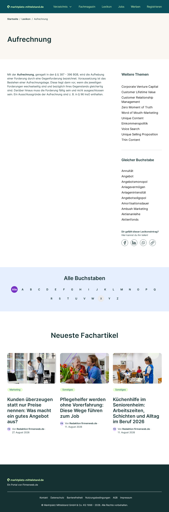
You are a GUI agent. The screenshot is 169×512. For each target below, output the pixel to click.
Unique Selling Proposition (139, 134)
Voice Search (130, 129)
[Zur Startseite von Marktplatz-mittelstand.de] (25, 7)
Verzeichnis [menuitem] (60, 6)
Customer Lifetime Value (138, 92)
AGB (115, 497)
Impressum (126, 497)
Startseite (12, 19)
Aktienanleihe (130, 214)
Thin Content (130, 139)
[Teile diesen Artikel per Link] (152, 242)
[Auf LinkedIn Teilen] (134, 242)
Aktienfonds (129, 219)
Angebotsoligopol (133, 198)
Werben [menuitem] (135, 6)
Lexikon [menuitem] (107, 6)
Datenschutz (57, 497)
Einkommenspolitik (134, 123)
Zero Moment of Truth (137, 107)
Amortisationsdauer (135, 203)
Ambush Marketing (134, 209)
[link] (31, 393)
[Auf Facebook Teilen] (124, 242)
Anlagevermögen (133, 187)
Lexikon (26, 19)
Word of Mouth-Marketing (139, 112)
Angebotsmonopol (134, 181)
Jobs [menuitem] (121, 6)
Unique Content (132, 118)
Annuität (127, 171)
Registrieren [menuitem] (154, 6)
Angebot (127, 176)
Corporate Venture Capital (139, 86)
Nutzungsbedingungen (97, 497)
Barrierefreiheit (75, 497)
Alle (14, 289)
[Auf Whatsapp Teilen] (143, 242)
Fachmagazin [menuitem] (87, 6)
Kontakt (44, 497)
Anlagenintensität (133, 192)
